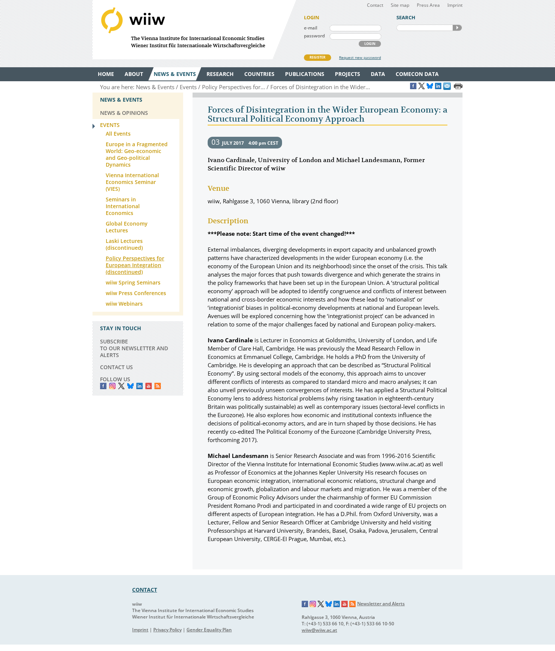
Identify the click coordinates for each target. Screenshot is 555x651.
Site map (400, 5)
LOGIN (369, 43)
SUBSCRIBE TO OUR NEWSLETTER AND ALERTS (134, 348)
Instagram (313, 604)
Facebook (103, 386)
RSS (157, 386)
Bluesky (130, 386)
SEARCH (457, 28)
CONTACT (144, 589)
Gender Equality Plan (209, 629)
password (314, 35)
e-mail (310, 28)
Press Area (428, 5)
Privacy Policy (167, 629)
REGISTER (317, 57)
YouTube (148, 386)
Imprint (454, 5)
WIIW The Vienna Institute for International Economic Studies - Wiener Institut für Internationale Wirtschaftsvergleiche (194, 29)
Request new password (360, 57)
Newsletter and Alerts (381, 603)
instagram (112, 386)
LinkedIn (139, 386)
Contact (375, 5)
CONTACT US (116, 367)
